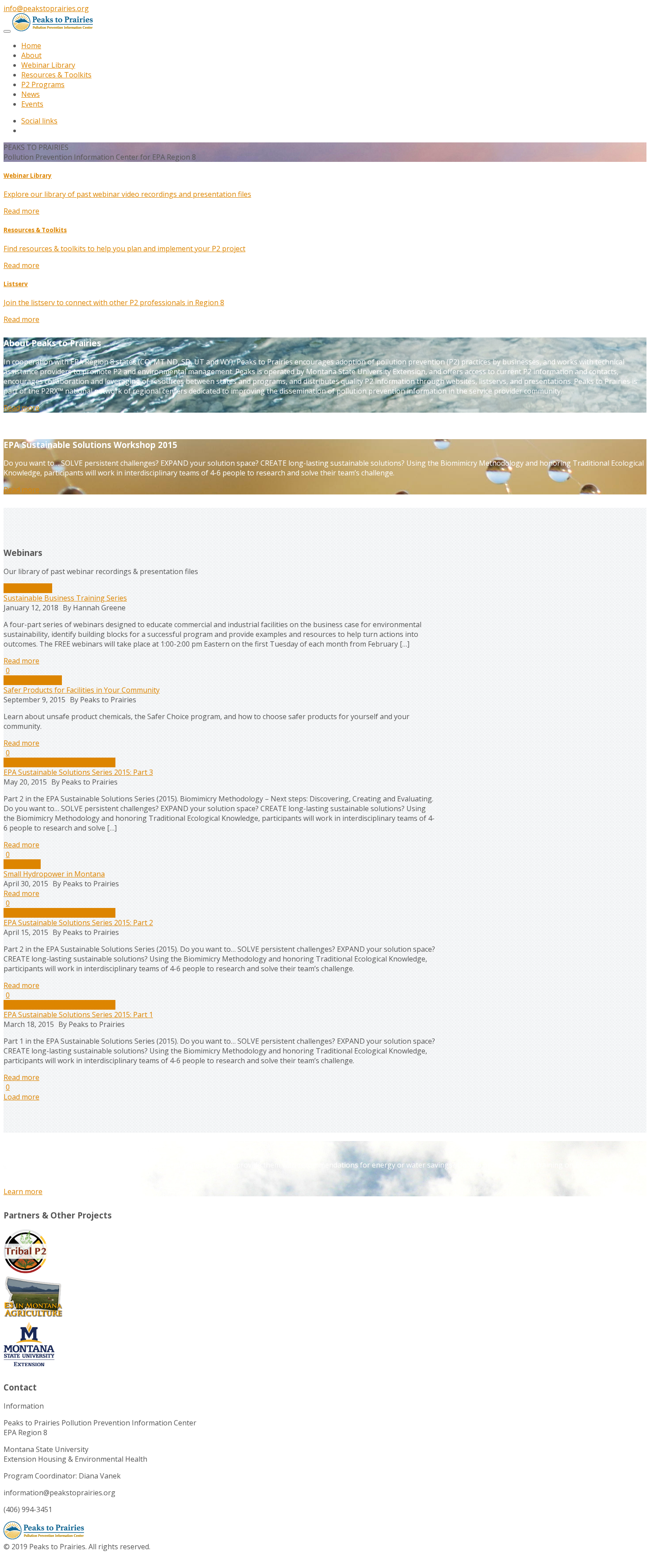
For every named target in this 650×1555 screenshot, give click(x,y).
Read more (21, 211)
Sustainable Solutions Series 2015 (59, 762)
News (30, 94)
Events (32, 104)
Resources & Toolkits (56, 75)
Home (31, 45)
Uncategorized (28, 588)
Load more (21, 1097)
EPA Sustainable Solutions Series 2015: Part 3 (78, 772)
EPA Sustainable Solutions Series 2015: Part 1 (78, 1014)
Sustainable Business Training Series (65, 598)
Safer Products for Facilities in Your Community (82, 690)
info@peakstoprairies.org (46, 8)
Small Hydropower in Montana (54, 874)
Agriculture (22, 864)
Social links (39, 121)
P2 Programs (43, 84)
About (31, 55)
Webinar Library (48, 65)
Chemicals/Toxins (33, 680)
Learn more (23, 1191)
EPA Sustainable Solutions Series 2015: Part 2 (78, 922)
